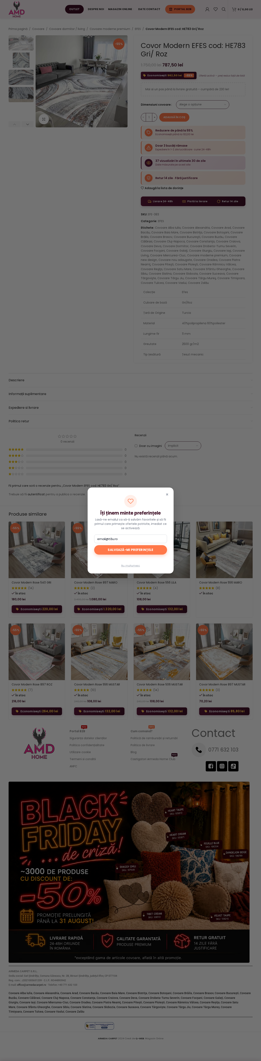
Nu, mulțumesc (130, 565)
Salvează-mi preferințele (130, 550)
